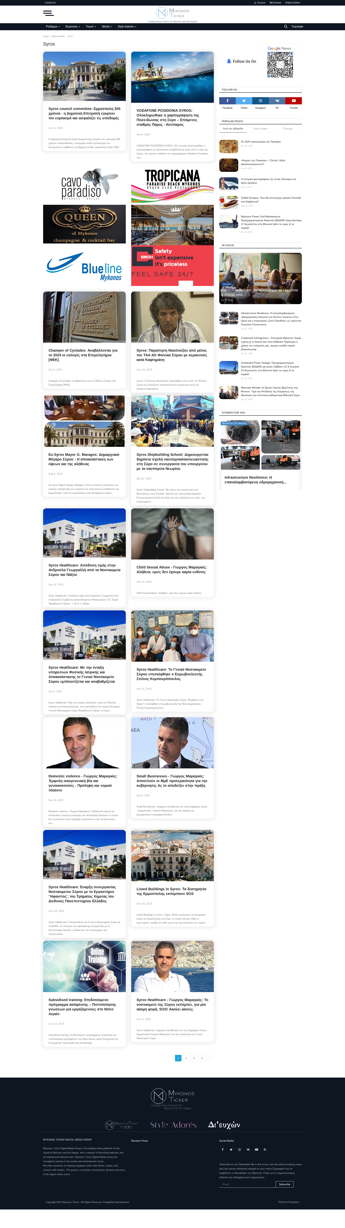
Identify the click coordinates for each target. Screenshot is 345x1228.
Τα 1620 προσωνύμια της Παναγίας (261, 141)
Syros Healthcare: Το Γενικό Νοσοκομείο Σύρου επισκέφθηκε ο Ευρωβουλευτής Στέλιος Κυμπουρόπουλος (171, 674)
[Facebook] (227, 100)
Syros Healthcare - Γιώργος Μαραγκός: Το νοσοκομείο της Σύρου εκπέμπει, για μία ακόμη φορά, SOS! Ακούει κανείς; (172, 1004)
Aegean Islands (58, 36)
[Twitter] (244, 100)
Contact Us (50, 3)
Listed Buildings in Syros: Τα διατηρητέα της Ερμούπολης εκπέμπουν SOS (171, 891)
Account (260, 3)
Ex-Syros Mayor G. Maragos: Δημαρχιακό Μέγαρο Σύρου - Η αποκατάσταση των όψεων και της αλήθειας (84, 459)
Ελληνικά (276, 3)
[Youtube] (293, 100)
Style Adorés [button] (126, 26)
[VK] (277, 100)
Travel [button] (90, 26)
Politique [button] (52, 26)
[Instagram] (260, 100)
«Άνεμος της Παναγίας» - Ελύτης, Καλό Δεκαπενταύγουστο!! (263, 162)
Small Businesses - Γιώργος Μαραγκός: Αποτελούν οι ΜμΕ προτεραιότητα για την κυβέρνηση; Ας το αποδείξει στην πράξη (172, 780)
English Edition (292, 3)
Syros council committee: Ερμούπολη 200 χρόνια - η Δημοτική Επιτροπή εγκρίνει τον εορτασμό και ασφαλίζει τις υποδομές (84, 113)
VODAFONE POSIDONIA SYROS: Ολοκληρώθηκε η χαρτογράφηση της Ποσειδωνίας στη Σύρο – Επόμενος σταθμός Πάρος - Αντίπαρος (168, 118)
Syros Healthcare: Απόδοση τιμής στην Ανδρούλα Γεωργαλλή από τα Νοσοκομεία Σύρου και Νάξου (84, 570)
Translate (297, 26)
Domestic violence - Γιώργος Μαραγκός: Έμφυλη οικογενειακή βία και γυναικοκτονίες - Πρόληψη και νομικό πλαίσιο (83, 783)
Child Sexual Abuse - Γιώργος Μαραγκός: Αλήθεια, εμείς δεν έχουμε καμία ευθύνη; (172, 569)
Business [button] (72, 26)
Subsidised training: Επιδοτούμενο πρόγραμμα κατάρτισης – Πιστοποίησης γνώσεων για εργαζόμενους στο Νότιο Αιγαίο (82, 1007)
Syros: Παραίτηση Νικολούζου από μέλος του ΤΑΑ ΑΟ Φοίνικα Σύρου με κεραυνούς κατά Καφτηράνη (172, 355)
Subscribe (284, 1184)
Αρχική (46, 36)
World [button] (106, 26)
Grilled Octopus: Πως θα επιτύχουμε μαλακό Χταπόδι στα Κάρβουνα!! (271, 199)
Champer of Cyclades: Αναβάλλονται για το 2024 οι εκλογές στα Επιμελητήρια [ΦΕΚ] (83, 355)
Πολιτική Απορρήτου (288, 1202)
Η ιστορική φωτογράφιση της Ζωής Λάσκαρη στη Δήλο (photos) (268, 181)
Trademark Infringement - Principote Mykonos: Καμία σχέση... (256, 479)
